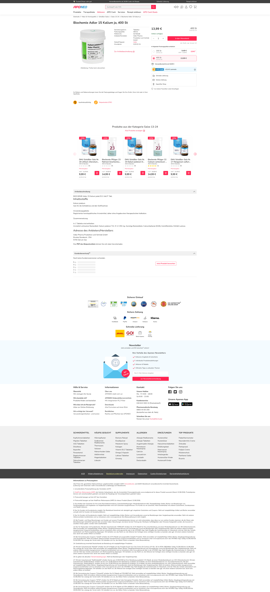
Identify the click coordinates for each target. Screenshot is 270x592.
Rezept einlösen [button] (134, 12)
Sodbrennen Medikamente (99, 442)
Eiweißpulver (120, 441)
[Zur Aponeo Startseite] (80, 7)
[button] (101, 12)
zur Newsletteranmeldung (151, 379)
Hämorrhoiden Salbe (102, 451)
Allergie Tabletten (143, 441)
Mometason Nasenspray (141, 448)
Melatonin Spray (121, 444)
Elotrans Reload (121, 438)
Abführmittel (99, 454)
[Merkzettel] (190, 7)
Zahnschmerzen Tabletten (79, 461)
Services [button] (121, 12)
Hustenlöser (162, 441)
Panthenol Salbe (185, 455)
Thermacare (98, 446)
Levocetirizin (141, 454)
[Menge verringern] (154, 38)
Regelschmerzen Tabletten (79, 456)
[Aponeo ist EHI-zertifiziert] (104, 304)
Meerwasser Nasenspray (162, 451)
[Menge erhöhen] (163, 38)
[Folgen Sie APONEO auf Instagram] (180, 391)
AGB (83, 474)
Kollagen (118, 447)
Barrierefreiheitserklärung (179, 474)
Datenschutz (142, 474)
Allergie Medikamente (145, 438)
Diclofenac (77, 447)
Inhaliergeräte (163, 454)
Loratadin (140, 457)
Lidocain (97, 460)
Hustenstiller (163, 438)
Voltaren (97, 448)
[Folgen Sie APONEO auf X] (175, 391)
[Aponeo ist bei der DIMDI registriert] (113, 304)
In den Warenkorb (182, 38)
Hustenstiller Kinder (165, 457)
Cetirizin (140, 451)
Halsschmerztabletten (166, 444)
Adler (135, 42)
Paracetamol (78, 452)
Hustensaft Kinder (164, 460)
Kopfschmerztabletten (81, 438)
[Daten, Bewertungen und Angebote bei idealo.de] (144, 304)
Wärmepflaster (100, 438)
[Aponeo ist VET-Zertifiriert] (123, 304)
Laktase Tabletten (122, 455)
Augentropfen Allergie (145, 444)
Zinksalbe (182, 444)
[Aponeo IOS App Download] (173, 404)
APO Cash (111, 12)
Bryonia (182, 458)
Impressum (130, 474)
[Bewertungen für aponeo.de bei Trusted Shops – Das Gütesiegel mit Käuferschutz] (93, 304)
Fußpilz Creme (184, 450)
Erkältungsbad (163, 447)
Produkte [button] (77, 12)
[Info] (195, 69)
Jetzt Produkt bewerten (166, 263)
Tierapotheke (89, 12)
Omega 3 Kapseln (122, 452)
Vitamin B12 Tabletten (124, 450)
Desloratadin (141, 460)
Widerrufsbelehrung (95, 474)
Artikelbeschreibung (82, 191)
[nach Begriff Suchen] (153, 7)
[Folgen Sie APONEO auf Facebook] (169, 391)
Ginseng (118, 458)
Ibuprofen (76, 450)
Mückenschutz (184, 452)
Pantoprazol (183, 447)
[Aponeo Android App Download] (186, 404)
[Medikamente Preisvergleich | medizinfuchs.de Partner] (154, 304)
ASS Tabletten (78, 444)
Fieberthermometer (186, 438)
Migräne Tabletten (80, 441)
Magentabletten (100, 457)
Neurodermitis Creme (187, 441)
